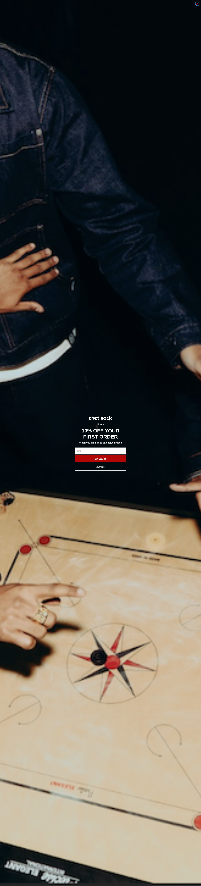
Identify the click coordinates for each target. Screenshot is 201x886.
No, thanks (100, 467)
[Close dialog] (197, 4)
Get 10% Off (100, 459)
